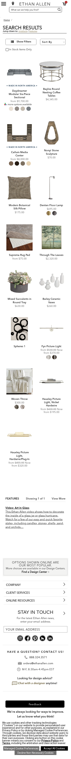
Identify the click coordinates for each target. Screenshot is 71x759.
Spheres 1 (19, 346)
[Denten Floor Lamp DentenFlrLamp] (51, 188)
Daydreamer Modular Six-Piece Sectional (19, 94)
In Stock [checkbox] (13, 49)
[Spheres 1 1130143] (19, 329)
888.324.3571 (38, 657)
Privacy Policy (50, 740)
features (33, 31)
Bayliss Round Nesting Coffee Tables (51, 92)
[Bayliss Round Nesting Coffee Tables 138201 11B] (51, 71)
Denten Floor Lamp (51, 205)
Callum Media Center (19, 154)
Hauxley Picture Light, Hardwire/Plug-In (19, 456)
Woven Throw (19, 399)
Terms (6, 743)
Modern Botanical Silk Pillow (19, 207)
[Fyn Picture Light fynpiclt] (51, 329)
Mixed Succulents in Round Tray (19, 300)
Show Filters (24, 41)
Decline (35, 753)
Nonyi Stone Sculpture (51, 152)
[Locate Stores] (13, 3)
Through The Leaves (51, 255)
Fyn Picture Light (51, 346)
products (23, 31)
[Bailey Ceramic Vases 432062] (51, 281)
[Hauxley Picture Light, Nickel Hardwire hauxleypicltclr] (51, 381)
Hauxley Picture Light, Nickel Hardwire (51, 402)
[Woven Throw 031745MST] (19, 381)
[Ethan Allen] (35, 3)
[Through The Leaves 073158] (51, 237)
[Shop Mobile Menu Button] (3, 4)
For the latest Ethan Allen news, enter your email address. (35, 619)
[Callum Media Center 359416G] (19, 133)
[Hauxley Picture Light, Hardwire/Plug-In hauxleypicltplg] (19, 435)
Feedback (35, 704)
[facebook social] (28, 638)
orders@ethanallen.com (38, 663)
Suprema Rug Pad (19, 255)
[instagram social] (20, 638)
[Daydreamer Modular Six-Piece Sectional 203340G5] (19, 71)
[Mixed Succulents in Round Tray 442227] (19, 281)
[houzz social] (43, 638)
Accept (54, 748)
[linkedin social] (50, 638)
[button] (64, 4)
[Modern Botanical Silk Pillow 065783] (19, 188)
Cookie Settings (21, 748)
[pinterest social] (35, 638)
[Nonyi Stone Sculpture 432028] (51, 133)
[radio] (11, 109)
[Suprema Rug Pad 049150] (19, 237)
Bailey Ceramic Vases (51, 300)
